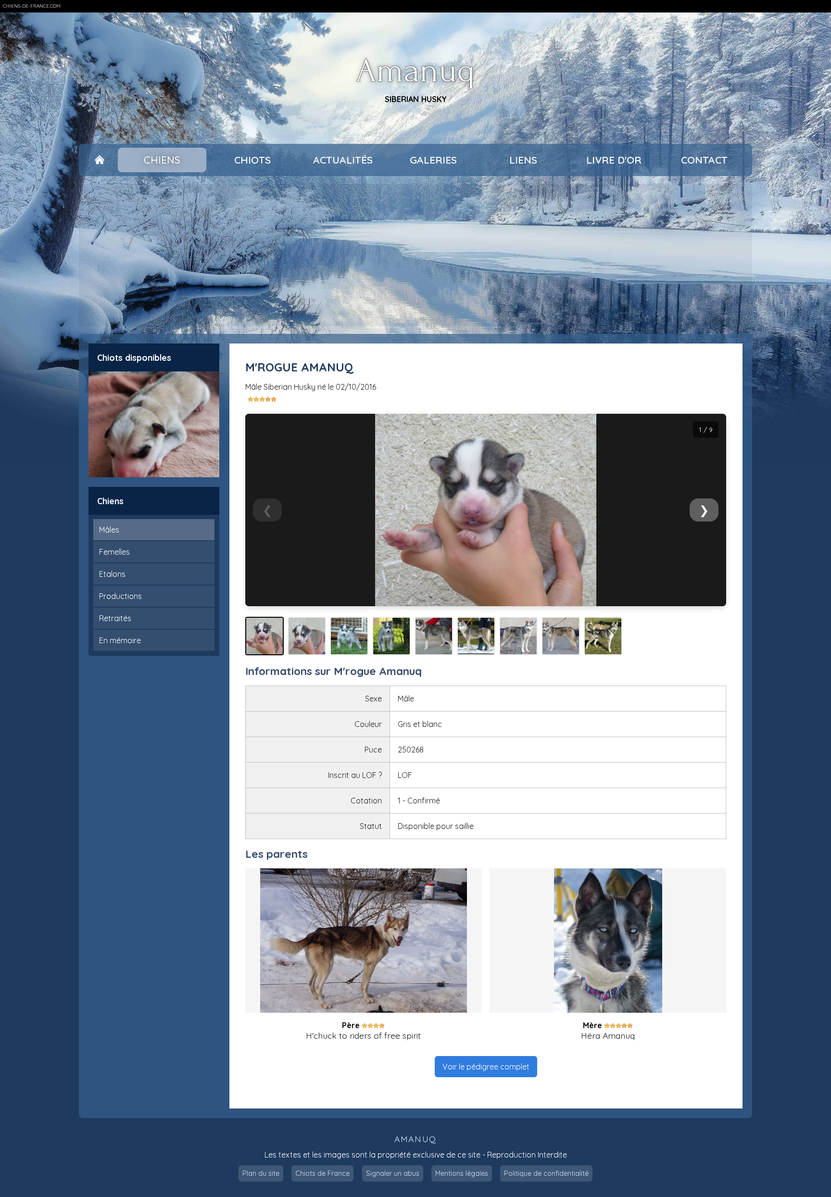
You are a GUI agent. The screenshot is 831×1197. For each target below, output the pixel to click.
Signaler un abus (392, 1173)
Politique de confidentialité (546, 1173)
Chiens (162, 159)
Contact (704, 159)
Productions (120, 596)
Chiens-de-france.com (32, 6)
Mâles (109, 530)
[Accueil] (99, 160)
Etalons (112, 574)
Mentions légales (461, 1173)
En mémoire (120, 640)
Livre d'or (614, 159)
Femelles (114, 552)
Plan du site (260, 1173)
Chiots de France (322, 1173)
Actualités (343, 159)
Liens (523, 159)
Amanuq (415, 70)
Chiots (252, 159)
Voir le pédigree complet (485, 1066)
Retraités (115, 618)
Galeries (433, 159)
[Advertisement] (415, 255)
